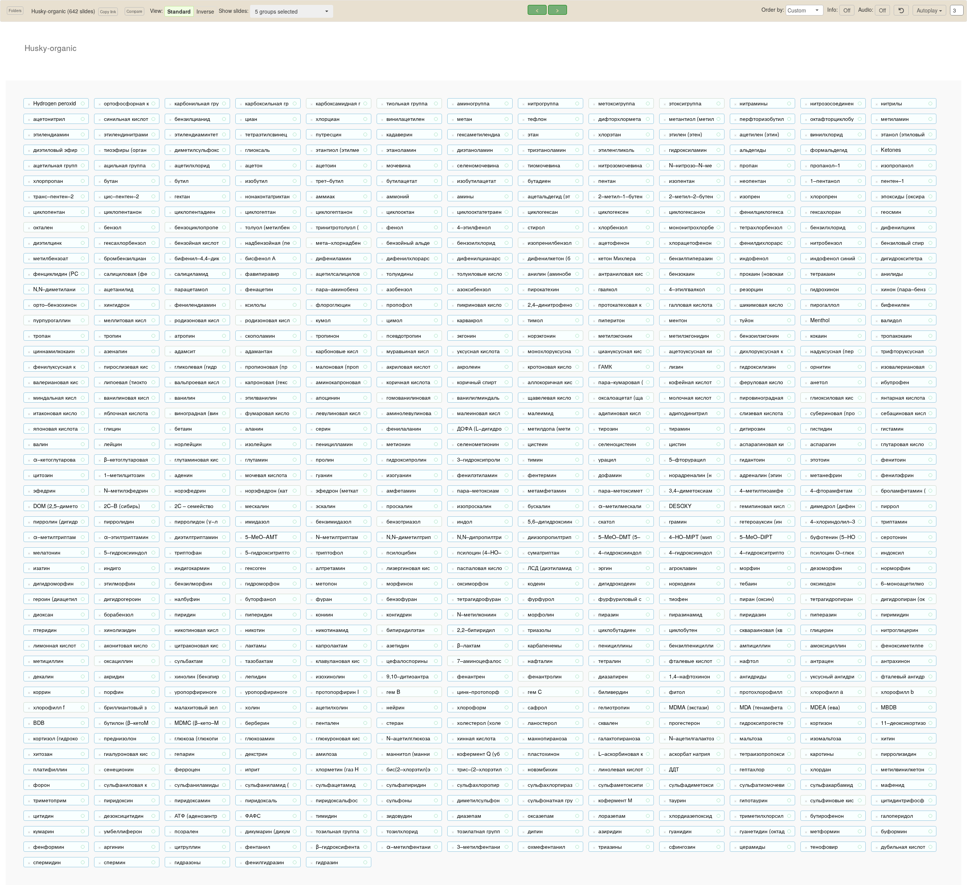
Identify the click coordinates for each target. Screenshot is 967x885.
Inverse (205, 11)
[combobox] (804, 10)
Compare (134, 11)
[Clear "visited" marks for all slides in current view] (901, 10)
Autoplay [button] (928, 10)
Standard (179, 11)
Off (846, 10)
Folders (15, 10)
